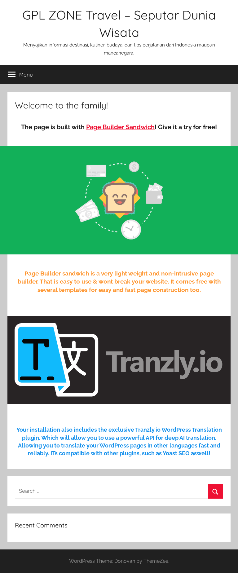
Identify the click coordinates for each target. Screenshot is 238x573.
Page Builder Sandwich (120, 127)
